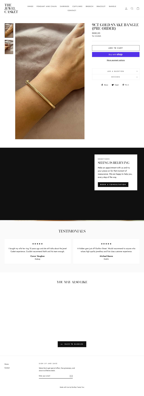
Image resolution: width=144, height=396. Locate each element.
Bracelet (101, 6)
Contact (72, 10)
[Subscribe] (71, 376)
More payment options (116, 60)
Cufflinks (77, 6)
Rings (30, 6)
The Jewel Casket (11, 8)
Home (6, 364)
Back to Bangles (73, 344)
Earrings (64, 6)
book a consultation (113, 184)
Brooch (89, 6)
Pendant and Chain (47, 6)
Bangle (112, 6)
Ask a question (116, 71)
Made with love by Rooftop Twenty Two (72, 387)
